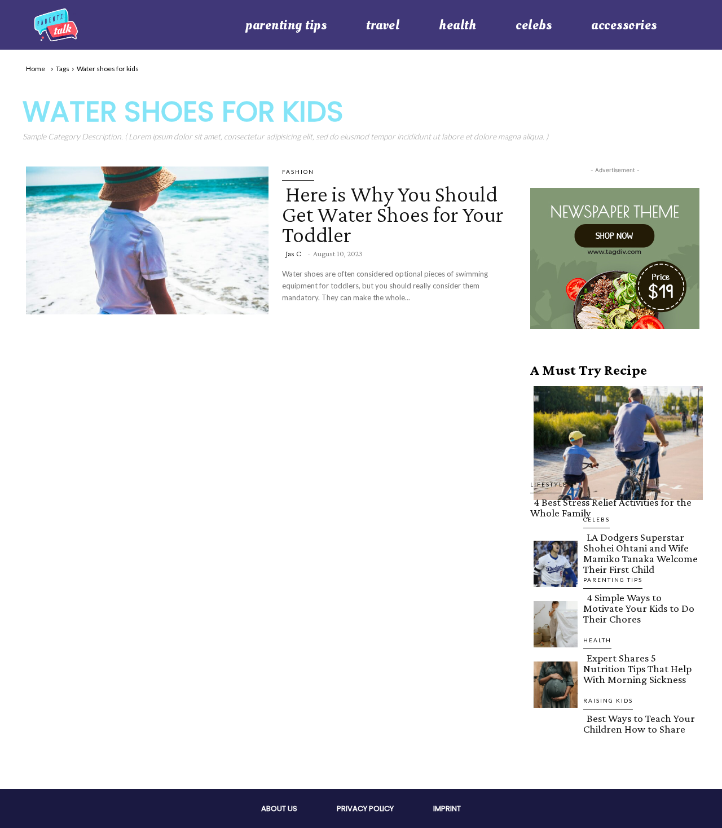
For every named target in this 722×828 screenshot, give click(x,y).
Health (597, 640)
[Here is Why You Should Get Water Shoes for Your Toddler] (144, 238)
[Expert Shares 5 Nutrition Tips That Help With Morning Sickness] (552, 682)
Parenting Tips (612, 579)
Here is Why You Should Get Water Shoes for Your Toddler (393, 214)
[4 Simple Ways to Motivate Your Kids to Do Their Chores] (552, 622)
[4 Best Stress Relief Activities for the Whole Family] (614, 441)
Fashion (298, 171)
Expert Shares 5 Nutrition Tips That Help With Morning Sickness (637, 668)
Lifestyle (548, 484)
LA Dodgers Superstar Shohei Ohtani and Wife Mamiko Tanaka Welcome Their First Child (640, 553)
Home (35, 68)
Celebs (596, 519)
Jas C (293, 253)
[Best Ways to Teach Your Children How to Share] (552, 743)
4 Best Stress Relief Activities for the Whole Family (611, 507)
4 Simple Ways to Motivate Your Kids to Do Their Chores (638, 608)
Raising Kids (608, 700)
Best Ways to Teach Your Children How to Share (639, 723)
